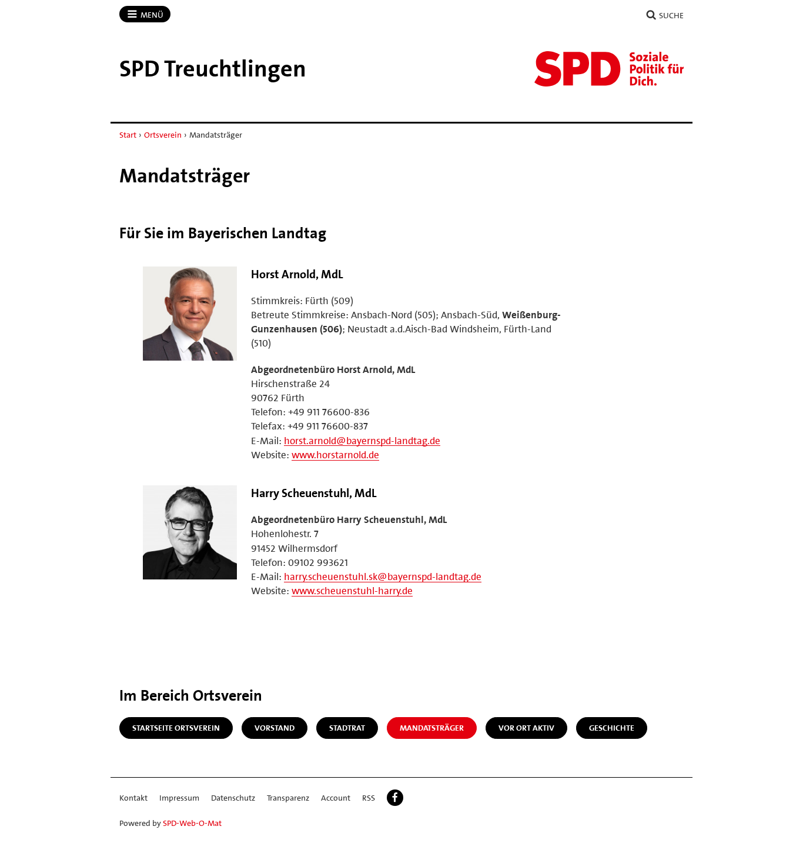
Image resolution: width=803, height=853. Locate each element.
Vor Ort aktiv (526, 727)
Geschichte (611, 727)
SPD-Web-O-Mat (192, 823)
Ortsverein (163, 134)
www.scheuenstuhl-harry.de (352, 590)
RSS (368, 797)
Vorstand (275, 727)
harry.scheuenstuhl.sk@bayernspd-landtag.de (382, 576)
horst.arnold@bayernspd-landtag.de (362, 440)
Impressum (179, 797)
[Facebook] (395, 797)
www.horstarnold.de (335, 454)
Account (335, 797)
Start (127, 134)
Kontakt (133, 797)
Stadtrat (347, 727)
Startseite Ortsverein (176, 727)
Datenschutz (233, 797)
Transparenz (288, 797)
